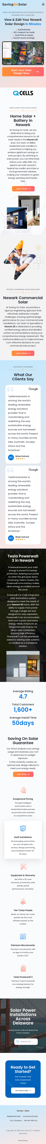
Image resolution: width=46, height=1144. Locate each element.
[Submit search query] (18, 1042)
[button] (43, 4)
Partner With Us (30, 1120)
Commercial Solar (30, 1116)
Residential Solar (14, 1116)
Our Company (16, 1120)
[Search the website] (26, 1042)
